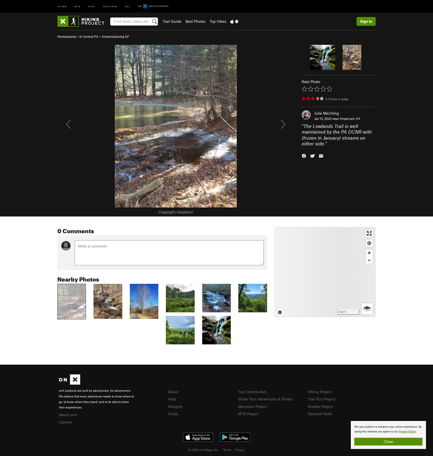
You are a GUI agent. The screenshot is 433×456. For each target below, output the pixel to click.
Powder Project (320, 406)
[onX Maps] (69, 383)
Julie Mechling (326, 113)
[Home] (83, 21)
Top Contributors (252, 391)
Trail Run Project (322, 399)
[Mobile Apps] (234, 21)
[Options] (367, 308)
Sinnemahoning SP (115, 37)
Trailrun (110, 6)
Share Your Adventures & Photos (265, 399)
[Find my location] (369, 243)
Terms (227, 449)
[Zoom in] (369, 253)
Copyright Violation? (176, 212)
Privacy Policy (407, 431)
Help (172, 399)
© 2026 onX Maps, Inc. (203, 449)
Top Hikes (217, 21)
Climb (62, 6)
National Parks (320, 413)
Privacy (240, 449)
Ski (127, 6)
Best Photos (195, 21)
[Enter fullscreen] (369, 233)
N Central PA (88, 37)
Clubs (173, 413)
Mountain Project (252, 406)
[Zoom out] (369, 260)
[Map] (325, 272)
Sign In (366, 21)
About (173, 391)
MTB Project (248, 413)
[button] (304, 155)
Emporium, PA (350, 119)
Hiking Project (320, 391)
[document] (388, 434)
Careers (65, 422)
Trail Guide (172, 21)
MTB (77, 6)
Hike (91, 6)
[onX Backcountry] (153, 6)
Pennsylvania (66, 37)
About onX (68, 414)
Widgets (175, 406)
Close (388, 441)
